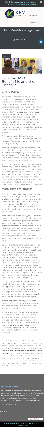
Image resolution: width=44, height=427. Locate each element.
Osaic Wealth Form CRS (10, 387)
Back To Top (34, 419)
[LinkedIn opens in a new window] (40, 43)
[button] (34, 23)
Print (6, 56)
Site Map (3, 412)
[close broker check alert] (41, 2)
